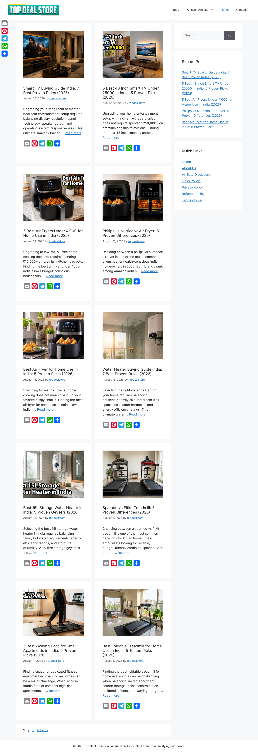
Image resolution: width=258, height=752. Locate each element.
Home (225, 9)
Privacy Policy (192, 187)
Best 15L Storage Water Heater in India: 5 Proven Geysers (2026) (53, 509)
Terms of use (192, 200)
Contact (241, 9)
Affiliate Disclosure (196, 174)
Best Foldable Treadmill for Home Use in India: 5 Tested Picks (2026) (132, 650)
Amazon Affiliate (198, 9)
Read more (73, 133)
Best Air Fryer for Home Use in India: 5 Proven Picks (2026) (50, 371)
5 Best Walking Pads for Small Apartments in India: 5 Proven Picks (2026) (49, 650)
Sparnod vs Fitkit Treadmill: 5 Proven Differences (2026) (128, 509)
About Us (189, 168)
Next (42, 730)
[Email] (4, 23)
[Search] (229, 35)
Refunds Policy (193, 194)
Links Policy (191, 181)
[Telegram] (4, 38)
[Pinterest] (4, 31)
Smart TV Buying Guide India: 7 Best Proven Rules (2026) (51, 90)
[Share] (4, 53)
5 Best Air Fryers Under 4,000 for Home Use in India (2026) (53, 233)
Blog (176, 9)
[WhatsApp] (4, 46)
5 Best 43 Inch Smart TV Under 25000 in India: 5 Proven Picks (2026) (131, 93)
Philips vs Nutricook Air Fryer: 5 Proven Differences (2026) (131, 233)
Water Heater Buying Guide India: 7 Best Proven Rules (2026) (132, 371)
